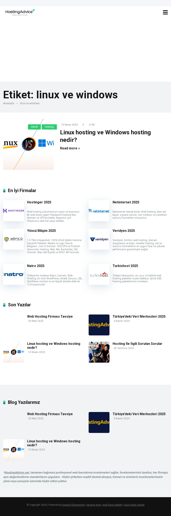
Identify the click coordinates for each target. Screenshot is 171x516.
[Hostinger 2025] (13, 220)
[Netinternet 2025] (99, 220)
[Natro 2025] (13, 284)
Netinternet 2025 (126, 202)
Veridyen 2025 (124, 231)
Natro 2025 (35, 266)
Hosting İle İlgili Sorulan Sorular (137, 344)
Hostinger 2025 (39, 202)
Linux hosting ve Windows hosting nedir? (53, 346)
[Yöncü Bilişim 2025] (13, 248)
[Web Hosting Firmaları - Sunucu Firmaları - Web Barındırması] (19, 12)
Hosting (49, 126)
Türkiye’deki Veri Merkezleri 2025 (139, 316)
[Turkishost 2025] (99, 284)
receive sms (94, 504)
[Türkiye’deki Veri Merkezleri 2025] (99, 334)
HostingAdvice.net (16, 472)
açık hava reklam (112, 504)
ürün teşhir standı (134, 504)
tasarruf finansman (73, 504)
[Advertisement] (85, 50)
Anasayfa (8, 103)
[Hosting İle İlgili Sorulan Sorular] (99, 361)
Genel (34, 126)
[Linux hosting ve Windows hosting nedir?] (28, 144)
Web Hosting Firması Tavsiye (50, 316)
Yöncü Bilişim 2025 (41, 231)
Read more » (70, 148)
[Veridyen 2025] (99, 248)
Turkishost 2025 (125, 266)
